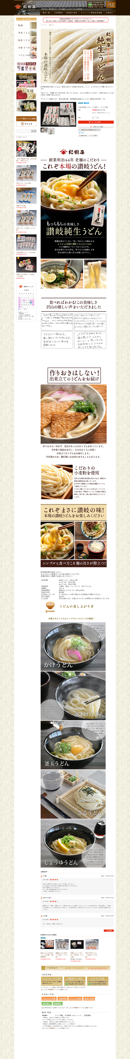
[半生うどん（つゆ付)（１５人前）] (22, 225)
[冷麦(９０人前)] (22, 203)
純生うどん (51, 24)
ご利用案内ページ (52, 989)
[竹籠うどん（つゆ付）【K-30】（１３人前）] (77, 947)
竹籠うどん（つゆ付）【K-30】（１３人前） (76, 955)
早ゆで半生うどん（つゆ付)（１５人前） (91, 955)
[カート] (111, 8)
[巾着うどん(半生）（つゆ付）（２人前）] (22, 271)
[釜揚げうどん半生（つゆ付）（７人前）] (62, 948)
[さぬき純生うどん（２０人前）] (22, 249)
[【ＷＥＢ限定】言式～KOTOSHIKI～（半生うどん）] (22, 156)
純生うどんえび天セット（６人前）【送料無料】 (47, 955)
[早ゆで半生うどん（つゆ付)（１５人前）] (92, 948)
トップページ (44, 24)
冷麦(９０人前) (21, 206)
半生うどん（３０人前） (24, 183)
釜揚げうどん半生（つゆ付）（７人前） (61, 955)
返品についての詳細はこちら (89, 129)
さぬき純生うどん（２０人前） (26, 252)
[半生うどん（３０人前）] (22, 180)
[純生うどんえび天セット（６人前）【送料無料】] (47, 948)
